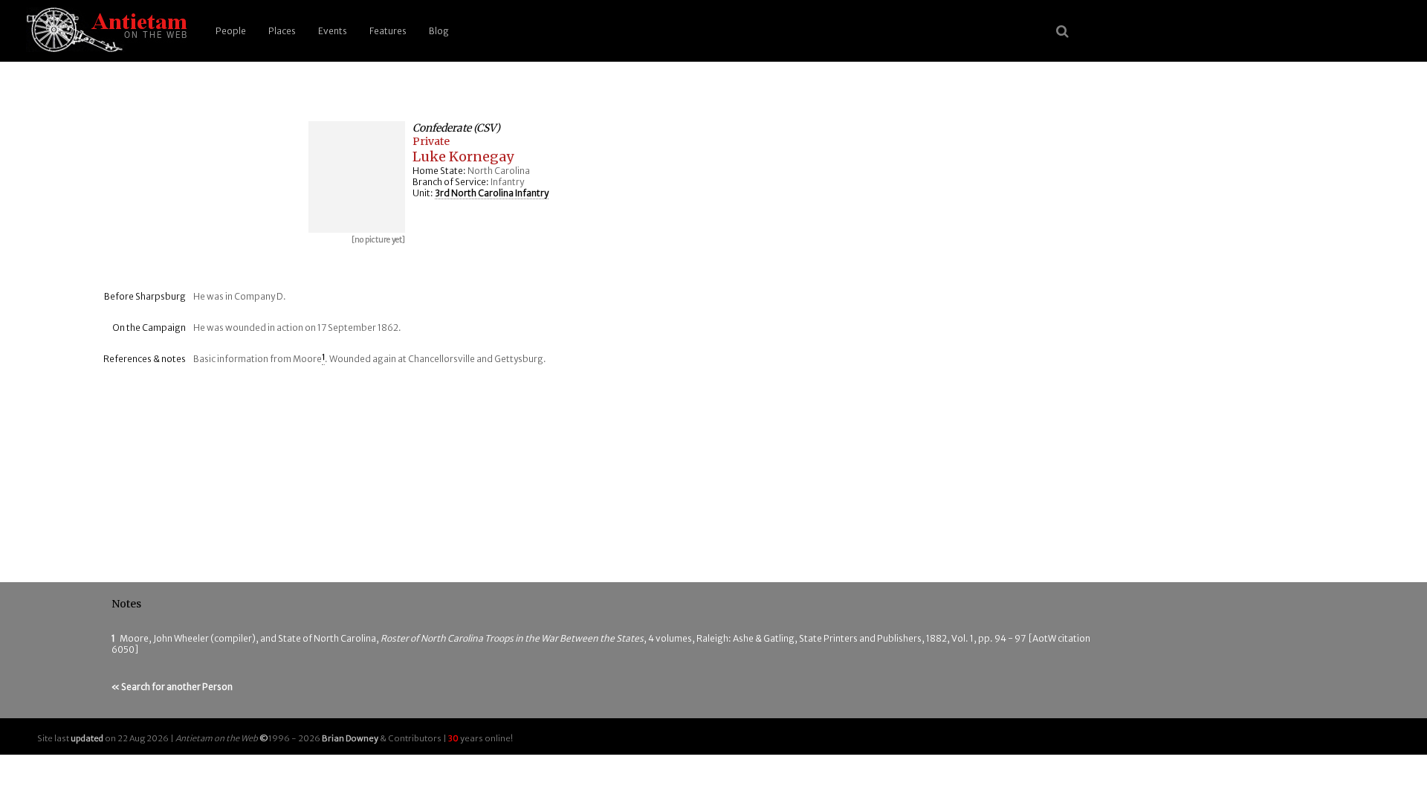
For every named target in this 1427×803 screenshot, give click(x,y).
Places (282, 30)
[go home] (104, 31)
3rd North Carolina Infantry (492, 193)
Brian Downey (350, 738)
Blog (439, 30)
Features (388, 30)
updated (87, 738)
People (231, 30)
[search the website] (1062, 31)
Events (332, 30)
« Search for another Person (172, 686)
